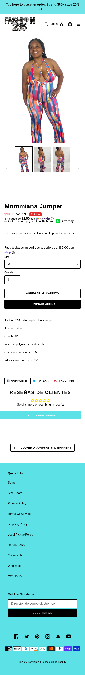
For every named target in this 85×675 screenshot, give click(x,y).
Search (12, 482)
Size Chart (15, 493)
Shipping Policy (18, 524)
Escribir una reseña (40, 415)
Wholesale (14, 565)
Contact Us (15, 555)
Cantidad (9, 272)
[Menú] (78, 24)
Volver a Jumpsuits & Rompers (45, 447)
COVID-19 (15, 576)
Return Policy (16, 545)
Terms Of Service (19, 513)
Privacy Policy (17, 503)
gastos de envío (20, 233)
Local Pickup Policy (20, 534)
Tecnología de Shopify (54, 662)
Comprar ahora (42, 304)
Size (6, 256)
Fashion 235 (35, 662)
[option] (23, 159)
